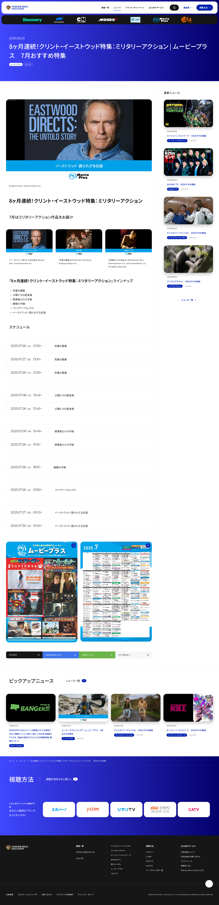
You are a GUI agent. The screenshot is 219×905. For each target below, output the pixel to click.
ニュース (117, 7)
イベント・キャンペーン (134, 7)
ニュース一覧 (187, 299)
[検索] (174, 8)
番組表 (186, 7)
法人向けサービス (156, 7)
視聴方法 (203, 7)
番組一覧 (105, 7)
